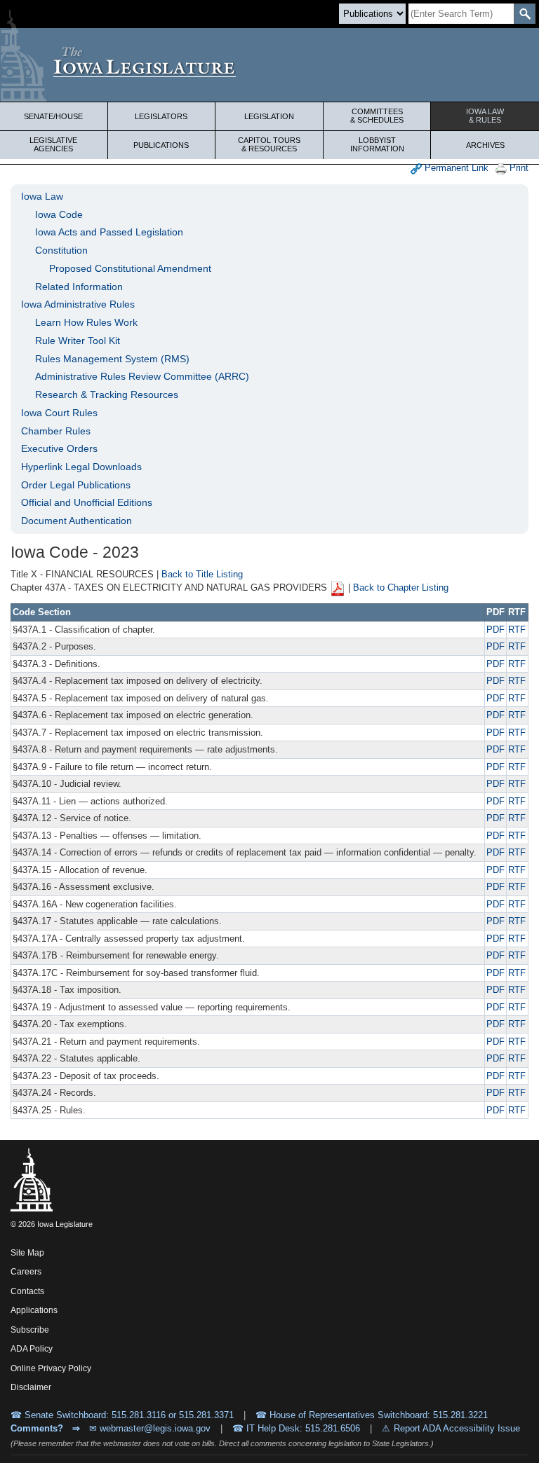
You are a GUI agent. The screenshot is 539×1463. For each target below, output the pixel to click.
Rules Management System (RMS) (112, 358)
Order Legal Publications (76, 484)
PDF (495, 629)
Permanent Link (455, 168)
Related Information (79, 286)
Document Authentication (76, 520)
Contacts (27, 1291)
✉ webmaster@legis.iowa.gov (150, 1428)
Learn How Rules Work (86, 322)
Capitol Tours (269, 144)
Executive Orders (59, 448)
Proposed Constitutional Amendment (130, 268)
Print (517, 168)
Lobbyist (377, 144)
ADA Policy (32, 1349)
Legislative (53, 144)
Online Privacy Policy (51, 1368)
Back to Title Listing (202, 574)
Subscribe (30, 1330)
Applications (34, 1310)
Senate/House (53, 116)
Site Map (27, 1253)
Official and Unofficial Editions (86, 502)
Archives (485, 145)
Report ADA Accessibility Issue (457, 1428)
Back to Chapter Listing (400, 588)
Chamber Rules (56, 431)
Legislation (269, 116)
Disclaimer (31, 1387)
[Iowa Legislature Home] (269, 65)
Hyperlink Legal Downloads (81, 466)
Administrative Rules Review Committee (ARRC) (142, 376)
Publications (161, 145)
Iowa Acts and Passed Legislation (109, 232)
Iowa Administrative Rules (78, 304)
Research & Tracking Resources (106, 394)
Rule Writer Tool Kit (77, 340)
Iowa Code (59, 214)
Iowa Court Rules (59, 412)
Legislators (161, 116)
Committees (377, 115)
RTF (517, 629)
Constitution (61, 250)
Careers (26, 1272)
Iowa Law (485, 115)
